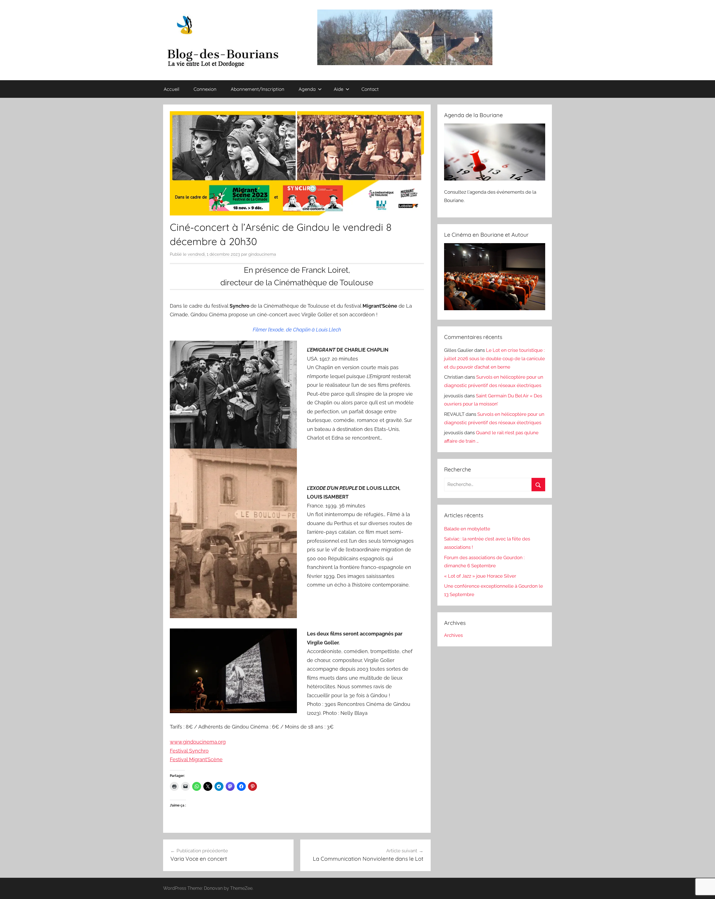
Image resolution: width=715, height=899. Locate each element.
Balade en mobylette (467, 529)
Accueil (171, 89)
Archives (453, 635)
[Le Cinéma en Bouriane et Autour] (494, 308)
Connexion (205, 89)
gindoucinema (262, 254)
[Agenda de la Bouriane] (494, 179)
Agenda (307, 89)
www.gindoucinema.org (198, 742)
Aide (338, 89)
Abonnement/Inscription (257, 89)
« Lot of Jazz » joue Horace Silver (480, 576)
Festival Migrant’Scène (196, 759)
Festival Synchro (189, 751)
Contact (370, 89)
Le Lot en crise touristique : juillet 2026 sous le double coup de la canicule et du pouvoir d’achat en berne (494, 358)
